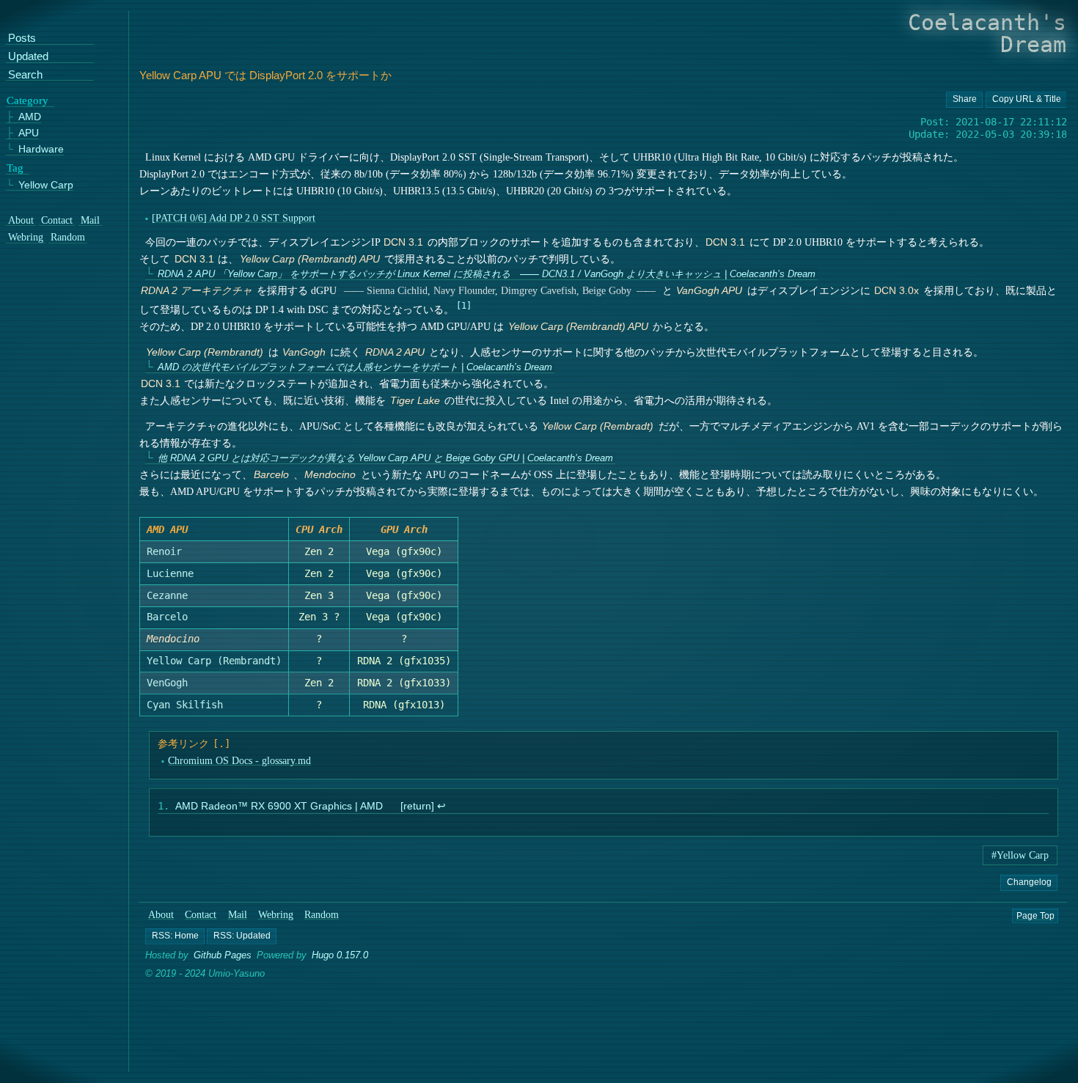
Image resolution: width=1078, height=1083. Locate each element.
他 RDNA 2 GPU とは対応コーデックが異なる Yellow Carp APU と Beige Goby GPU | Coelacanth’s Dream (384, 457)
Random (321, 914)
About (161, 914)
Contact (201, 914)
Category (27, 100)
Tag (15, 168)
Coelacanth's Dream (987, 33)
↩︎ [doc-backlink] (440, 806)
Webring (275, 914)
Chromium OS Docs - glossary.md (238, 760)
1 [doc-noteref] (463, 306)
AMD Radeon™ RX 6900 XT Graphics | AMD (279, 806)
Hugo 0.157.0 (340, 955)
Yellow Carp (45, 184)
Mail (237, 914)
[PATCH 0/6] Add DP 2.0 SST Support (233, 218)
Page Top (1035, 915)
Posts (22, 38)
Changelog (1028, 881)
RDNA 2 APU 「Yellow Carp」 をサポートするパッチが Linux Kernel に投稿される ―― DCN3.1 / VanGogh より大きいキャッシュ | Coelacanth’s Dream (486, 273)
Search (25, 75)
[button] (175, 936)
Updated (28, 56)
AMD (29, 116)
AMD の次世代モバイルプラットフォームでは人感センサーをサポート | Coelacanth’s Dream (354, 366)
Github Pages (223, 955)
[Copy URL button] (963, 100)
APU (28, 133)
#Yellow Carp (1020, 855)
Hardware (41, 149)
